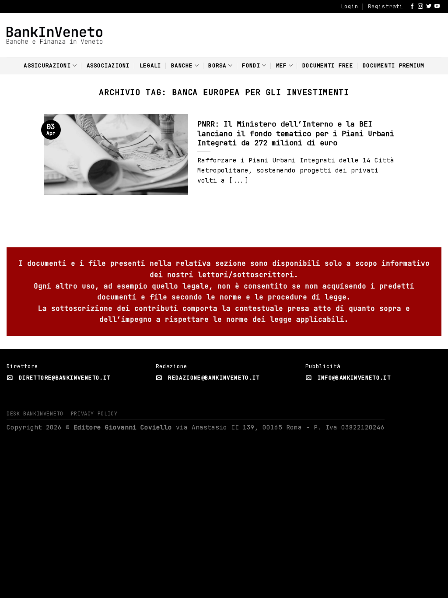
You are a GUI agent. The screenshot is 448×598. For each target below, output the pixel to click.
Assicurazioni (47, 65)
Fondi (251, 65)
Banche (182, 65)
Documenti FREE (327, 65)
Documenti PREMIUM (393, 65)
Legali (150, 65)
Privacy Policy (94, 413)
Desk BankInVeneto (35, 413)
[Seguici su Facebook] (412, 7)
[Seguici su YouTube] (437, 7)
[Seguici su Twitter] (428, 7)
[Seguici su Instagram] (420, 7)
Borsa (217, 65)
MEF (281, 65)
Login (349, 6)
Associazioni (108, 65)
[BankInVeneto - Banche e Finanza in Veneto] (54, 35)
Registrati (385, 6)
